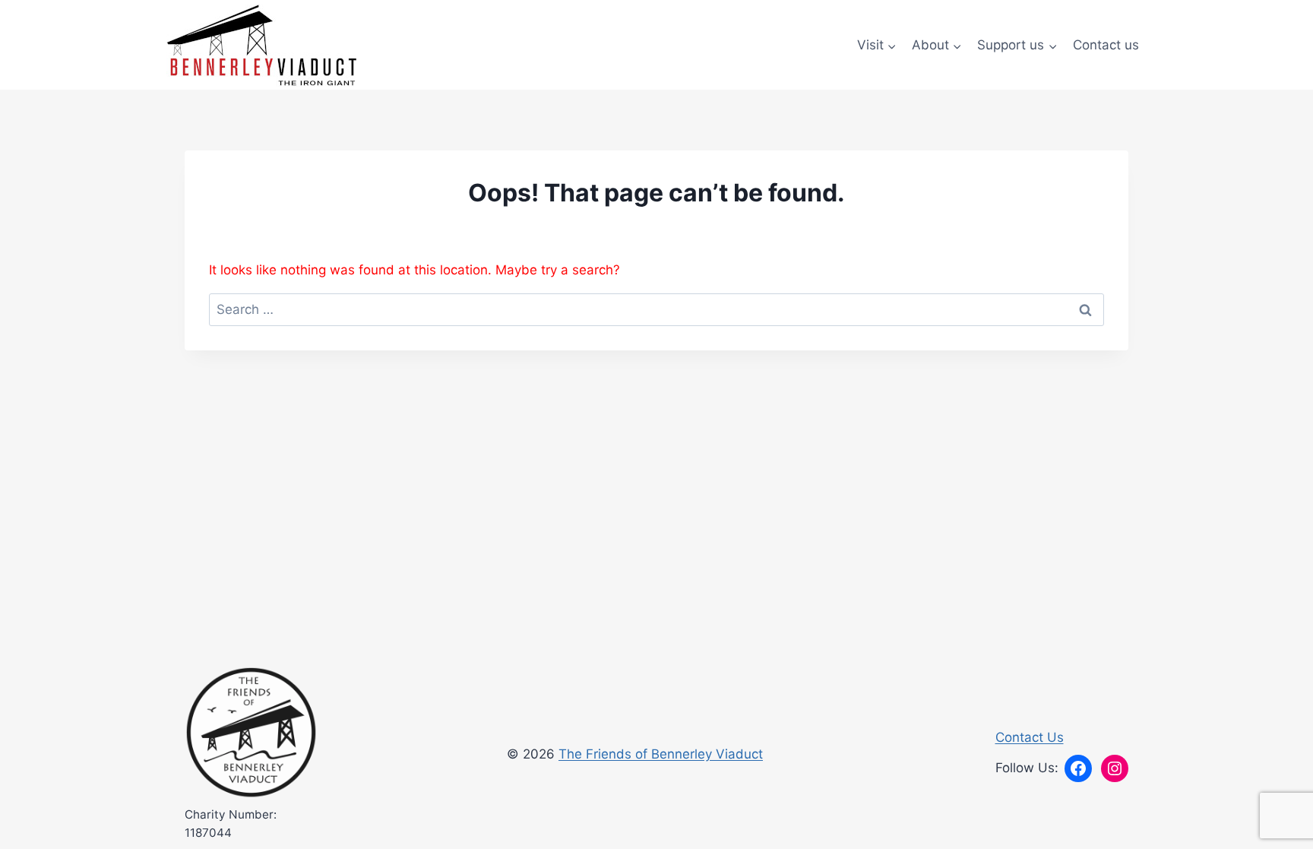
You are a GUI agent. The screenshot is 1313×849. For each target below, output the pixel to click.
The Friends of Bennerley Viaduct (660, 754)
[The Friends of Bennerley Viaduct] (251, 733)
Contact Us (1029, 737)
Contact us (1106, 44)
